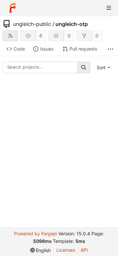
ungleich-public (32, 24)
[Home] (12, 8)
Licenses (65, 250)
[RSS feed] (10, 35)
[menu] (104, 67)
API (84, 250)
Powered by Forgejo (35, 233)
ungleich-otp (71, 24)
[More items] (110, 49)
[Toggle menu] (109, 8)
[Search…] (83, 67)
